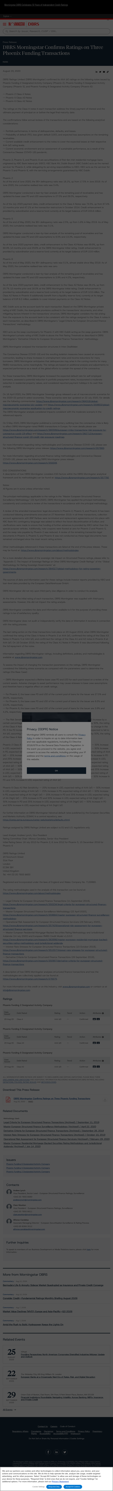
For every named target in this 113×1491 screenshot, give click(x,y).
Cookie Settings (39, 1487)
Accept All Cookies (73, 1487)
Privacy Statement (60, 1481)
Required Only (54, 1487)
